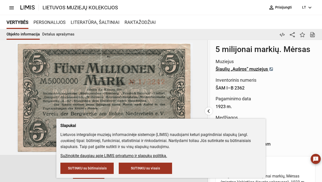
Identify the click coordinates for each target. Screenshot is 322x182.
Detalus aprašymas (58, 34)
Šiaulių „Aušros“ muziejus (242, 69)
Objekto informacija (23, 34)
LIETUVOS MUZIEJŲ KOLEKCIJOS (80, 8)
